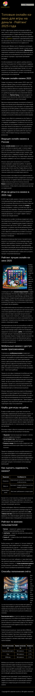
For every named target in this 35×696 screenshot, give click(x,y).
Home (23, 4)
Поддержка (30, 4)
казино (10, 38)
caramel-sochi (5, 7)
